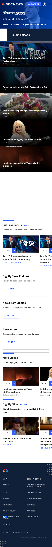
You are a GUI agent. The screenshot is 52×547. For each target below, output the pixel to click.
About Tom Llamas (11, 24)
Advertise (31, 511)
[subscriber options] (44, 4)
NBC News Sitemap (34, 493)
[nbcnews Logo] (5, 470)
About (5, 479)
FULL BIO (11, 315)
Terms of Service (34, 479)
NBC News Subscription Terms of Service (36, 486)
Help (4, 493)
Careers (6, 499)
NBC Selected (32, 517)
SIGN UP (11, 342)
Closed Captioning (34, 499)
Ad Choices (7, 505)
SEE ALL (27, 225)
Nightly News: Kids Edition (34, 24)
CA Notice (7, 525)
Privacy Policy (9, 511)
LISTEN (11, 288)
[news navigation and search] (49, 4)
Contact (6, 485)
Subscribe (31, 505)
